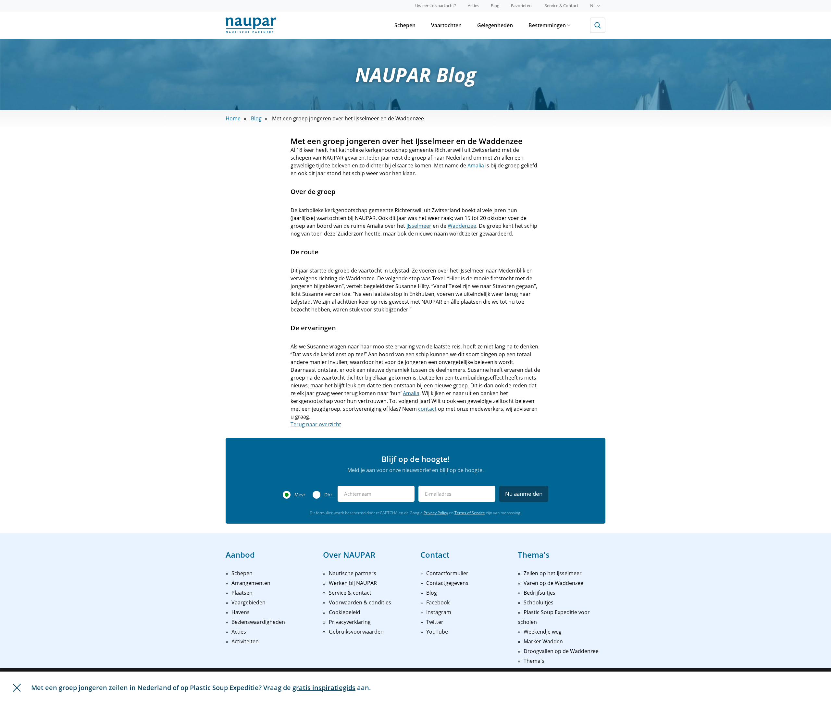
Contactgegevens (447, 583)
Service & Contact (561, 5)
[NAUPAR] (251, 25)
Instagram (438, 612)
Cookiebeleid (344, 612)
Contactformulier (447, 573)
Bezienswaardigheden (258, 621)
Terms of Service (469, 513)
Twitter (434, 621)
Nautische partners (352, 573)
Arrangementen (250, 583)
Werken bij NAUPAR (353, 583)
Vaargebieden (248, 602)
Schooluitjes (538, 602)
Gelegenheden (495, 25)
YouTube (437, 631)
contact (427, 408)
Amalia (475, 165)
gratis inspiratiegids (323, 687)
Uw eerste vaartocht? (435, 5)
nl (593, 5)
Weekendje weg (543, 631)
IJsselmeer (418, 225)
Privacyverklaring (350, 621)
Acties (473, 5)
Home (233, 118)
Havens (240, 612)
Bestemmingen (547, 25)
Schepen (405, 25)
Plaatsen (242, 592)
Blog (495, 5)
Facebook (438, 602)
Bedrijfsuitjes (539, 592)
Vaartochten (446, 25)
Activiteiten (245, 641)
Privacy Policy (436, 513)
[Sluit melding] (17, 688)
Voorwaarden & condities (360, 602)
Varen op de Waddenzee (553, 583)
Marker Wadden (543, 641)
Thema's (534, 660)
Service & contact (350, 592)
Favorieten (521, 5)
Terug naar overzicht (316, 424)
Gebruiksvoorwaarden (356, 631)
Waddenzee (462, 225)
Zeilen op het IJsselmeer (553, 573)
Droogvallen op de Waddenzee (561, 651)
